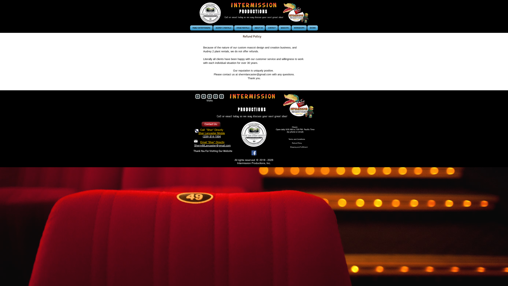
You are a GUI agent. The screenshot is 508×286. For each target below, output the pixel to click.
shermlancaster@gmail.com (255, 74)
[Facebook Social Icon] (253, 152)
